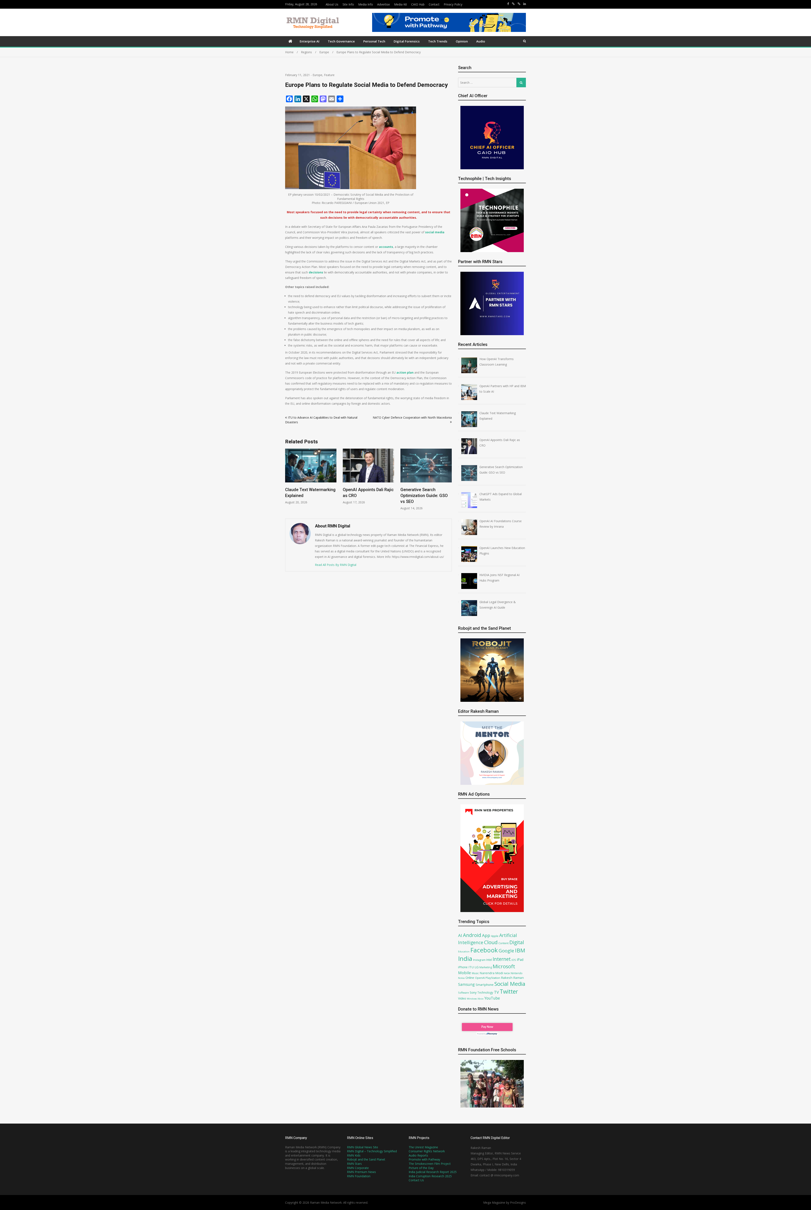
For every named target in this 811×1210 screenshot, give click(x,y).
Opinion (462, 41)
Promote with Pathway (424, 1159)
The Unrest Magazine (423, 1147)
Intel (489, 960)
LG (477, 967)
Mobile (464, 972)
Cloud (491, 942)
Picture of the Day (421, 1168)
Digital (516, 942)
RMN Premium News (361, 1172)
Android (472, 935)
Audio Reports (418, 1155)
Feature (329, 75)
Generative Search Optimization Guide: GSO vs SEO (366, 495)
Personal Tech (374, 41)
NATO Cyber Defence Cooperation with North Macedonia (412, 417)
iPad (520, 959)
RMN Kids (354, 1155)
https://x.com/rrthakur (513, 3)
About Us (332, 4)
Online (469, 978)
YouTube (492, 998)
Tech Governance (341, 41)
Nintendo (517, 973)
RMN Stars (354, 1164)
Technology (485, 992)
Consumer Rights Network (427, 1151)
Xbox (480, 998)
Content (503, 943)
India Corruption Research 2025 (430, 1176)
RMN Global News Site (362, 1147)
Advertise (383, 4)
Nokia (461, 977)
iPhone (463, 967)
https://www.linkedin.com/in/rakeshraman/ (524, 3)
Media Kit (400, 4)
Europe (317, 75)
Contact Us (416, 1180)
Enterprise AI (309, 41)
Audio (480, 41)
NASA (507, 973)
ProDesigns (518, 1202)
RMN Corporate (358, 1168)
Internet (502, 959)
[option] (311, 476)
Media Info (365, 4)
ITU (471, 967)
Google (506, 950)
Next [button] (449, 481)
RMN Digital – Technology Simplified (372, 1151)
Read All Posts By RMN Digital (335, 565)
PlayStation (493, 978)
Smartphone (485, 984)
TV (496, 992)
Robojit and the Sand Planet (366, 1159)
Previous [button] (288, 481)
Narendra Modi (491, 973)
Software (463, 992)
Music (475, 973)
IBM (520, 950)
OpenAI (480, 978)
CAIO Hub (418, 4)
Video (462, 998)
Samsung (466, 984)
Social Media (509, 983)
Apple (494, 936)
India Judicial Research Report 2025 (433, 1172)
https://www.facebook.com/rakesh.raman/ (508, 3)
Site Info (348, 4)
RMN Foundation (358, 1176)
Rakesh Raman (512, 977)
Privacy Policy (453, 4)
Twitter (509, 991)
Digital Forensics (407, 41)
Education (463, 951)
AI (460, 935)
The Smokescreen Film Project (430, 1164)
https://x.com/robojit (519, 3)
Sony (473, 992)
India (465, 958)
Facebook (484, 950)
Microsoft (504, 966)
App (486, 935)
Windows (472, 998)
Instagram (479, 960)
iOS (514, 960)
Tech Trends (437, 41)
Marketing (485, 967)
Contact (434, 4)
